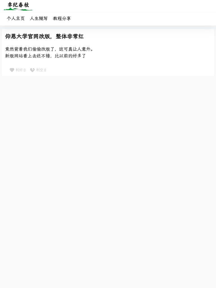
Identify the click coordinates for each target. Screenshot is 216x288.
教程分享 (62, 18)
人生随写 (39, 18)
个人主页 (16, 18)
